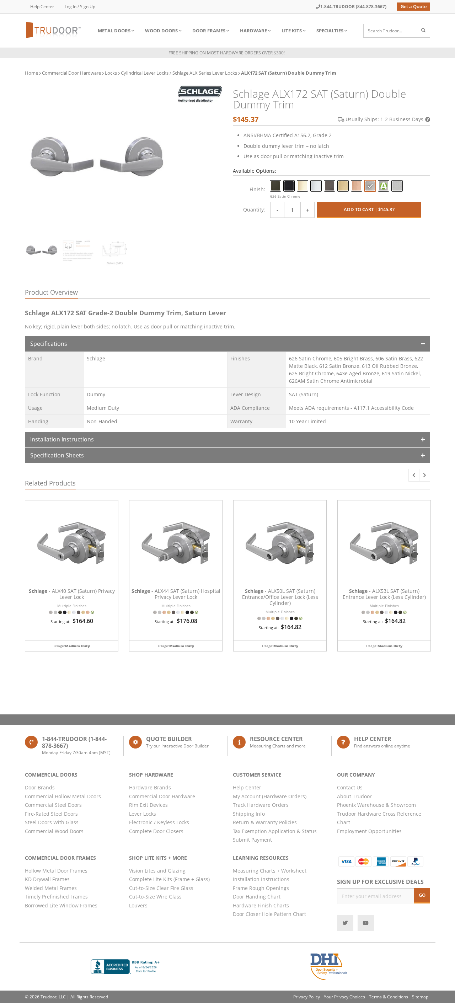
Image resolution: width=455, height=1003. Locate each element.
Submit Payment (252, 839)
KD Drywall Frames (47, 879)
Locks (111, 73)
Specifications (48, 344)
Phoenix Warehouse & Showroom (376, 804)
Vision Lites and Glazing (157, 870)
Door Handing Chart (256, 896)
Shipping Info (249, 813)
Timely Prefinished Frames (56, 896)
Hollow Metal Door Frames (56, 870)
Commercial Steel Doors (53, 804)
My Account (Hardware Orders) (269, 796)
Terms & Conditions (388, 997)
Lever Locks (142, 813)
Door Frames (208, 30)
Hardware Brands (150, 787)
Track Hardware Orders (261, 804)
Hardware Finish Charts (261, 905)
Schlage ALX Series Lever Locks (204, 73)
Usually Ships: (384, 119)
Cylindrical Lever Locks (144, 73)
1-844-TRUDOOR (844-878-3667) (353, 7)
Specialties (329, 30)
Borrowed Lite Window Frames (61, 905)
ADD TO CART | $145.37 (369, 209)
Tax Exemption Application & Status (275, 831)
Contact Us (350, 787)
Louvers (138, 905)
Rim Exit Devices (148, 804)
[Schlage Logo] (200, 94)
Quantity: (254, 209)
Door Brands (40, 787)
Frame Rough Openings (261, 888)
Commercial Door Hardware (71, 73)
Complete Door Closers (156, 831)
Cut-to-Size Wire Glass (155, 896)
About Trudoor (354, 796)
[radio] (275, 186)
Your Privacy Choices (344, 997)
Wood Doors (161, 30)
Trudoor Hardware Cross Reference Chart (379, 818)
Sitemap (420, 997)
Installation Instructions (62, 439)
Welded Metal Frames (51, 888)
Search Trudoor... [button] (385, 31)
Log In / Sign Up (80, 7)
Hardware (253, 30)
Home (31, 73)
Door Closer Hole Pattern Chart (269, 914)
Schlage (96, 358)
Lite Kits (292, 30)
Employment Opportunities (369, 831)
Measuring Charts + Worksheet (269, 870)
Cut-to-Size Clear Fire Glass (161, 888)
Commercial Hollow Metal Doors (63, 796)
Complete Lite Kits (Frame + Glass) (169, 879)
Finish (257, 189)
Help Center (42, 7)
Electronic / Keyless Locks (159, 822)
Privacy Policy (306, 997)
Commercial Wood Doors (54, 831)
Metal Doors (114, 30)
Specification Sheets (57, 455)
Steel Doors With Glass (52, 822)
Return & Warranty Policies (265, 822)
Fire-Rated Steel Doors (51, 813)
